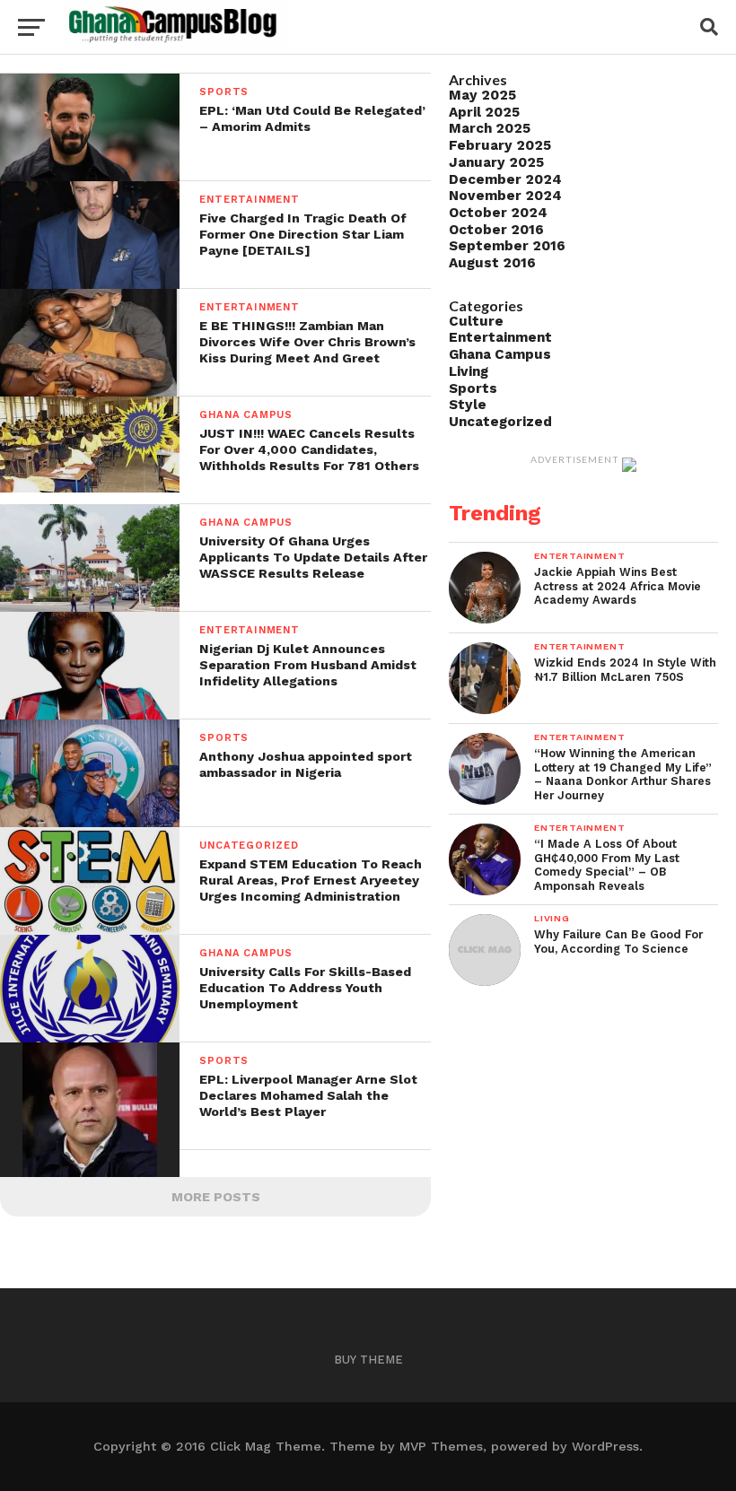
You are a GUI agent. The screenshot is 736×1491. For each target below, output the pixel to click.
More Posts (215, 1197)
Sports (473, 388)
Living (468, 371)
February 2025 (500, 145)
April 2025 (484, 112)
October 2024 (498, 213)
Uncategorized (500, 422)
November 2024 (505, 195)
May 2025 (482, 95)
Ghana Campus (500, 354)
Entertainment (500, 337)
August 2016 (492, 263)
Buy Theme (368, 1359)
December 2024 (505, 179)
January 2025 (496, 162)
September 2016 (507, 246)
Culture (476, 321)
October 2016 (496, 230)
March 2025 (489, 128)
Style (467, 405)
